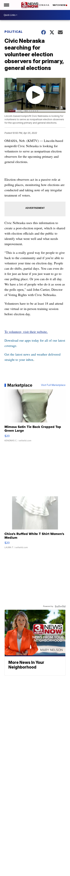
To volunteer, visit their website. (26, 331)
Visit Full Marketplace (53, 385)
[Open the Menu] (6, 5)
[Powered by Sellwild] (60, 606)
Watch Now (59, 5)
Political (13, 32)
